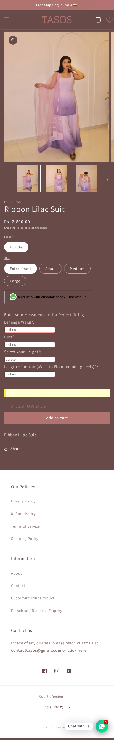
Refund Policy (23, 513)
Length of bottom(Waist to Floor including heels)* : (51, 366)
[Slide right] (108, 180)
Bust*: (10, 336)
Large (15, 280)
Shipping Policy (24, 538)
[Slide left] (6, 180)
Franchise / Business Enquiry (36, 610)
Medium (77, 268)
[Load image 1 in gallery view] (27, 178)
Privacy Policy (23, 501)
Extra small (20, 268)
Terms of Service (25, 526)
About (16, 573)
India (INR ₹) (53, 707)
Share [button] (15, 448)
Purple (16, 247)
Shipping (10, 228)
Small (50, 268)
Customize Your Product (32, 597)
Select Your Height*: (22, 351)
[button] (7, 20)
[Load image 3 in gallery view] (86, 178)
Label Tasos (61, 727)
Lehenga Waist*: (19, 322)
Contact (18, 585)
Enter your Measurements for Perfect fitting (44, 314)
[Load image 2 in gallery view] (56, 178)
